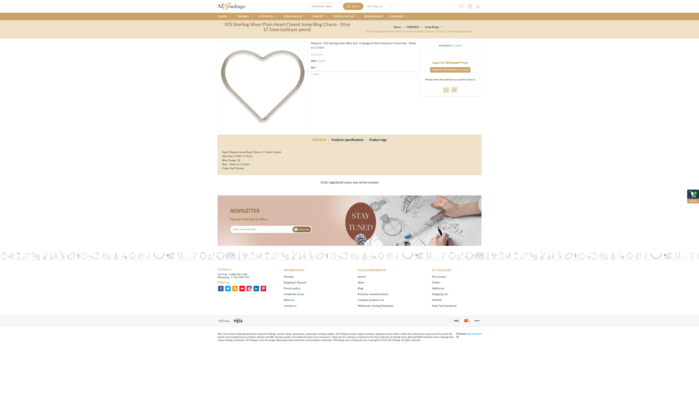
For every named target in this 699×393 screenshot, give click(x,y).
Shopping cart (440, 294)
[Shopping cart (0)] (470, 6)
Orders (436, 282)
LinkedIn (256, 288)
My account (439, 276)
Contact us (290, 305)
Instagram (249, 288)
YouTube (242, 288)
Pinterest (263, 288)
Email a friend (454, 90)
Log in (478, 6)
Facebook (221, 288)
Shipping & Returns (295, 282)
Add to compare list (446, 90)
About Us (289, 299)
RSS (235, 288)
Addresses (438, 288)
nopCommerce (473, 333)
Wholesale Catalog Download (375, 305)
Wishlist (437, 299)
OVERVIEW (319, 140)
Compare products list (371, 299)
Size (313, 67)
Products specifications (348, 140)
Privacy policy (292, 288)
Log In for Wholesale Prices (450, 62)
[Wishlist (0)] (461, 6)
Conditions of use (294, 294)
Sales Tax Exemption (444, 305)
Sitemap (288, 276)
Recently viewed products (373, 294)
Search (356, 6)
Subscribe (304, 229)
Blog (360, 288)
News (361, 282)
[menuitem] (308, 277)
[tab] (320, 140)
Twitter (228, 288)
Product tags (378, 140)
